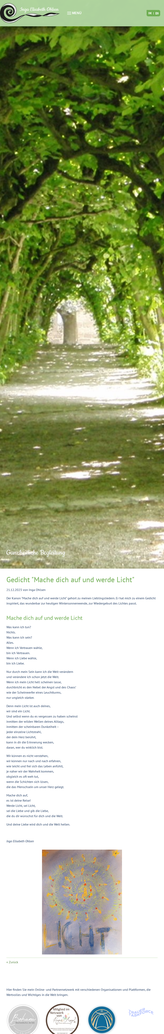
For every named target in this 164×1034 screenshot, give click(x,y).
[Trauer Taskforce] (141, 1012)
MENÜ (76, 13)
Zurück (13, 962)
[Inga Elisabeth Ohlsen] (30, 13)
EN (157, 13)
